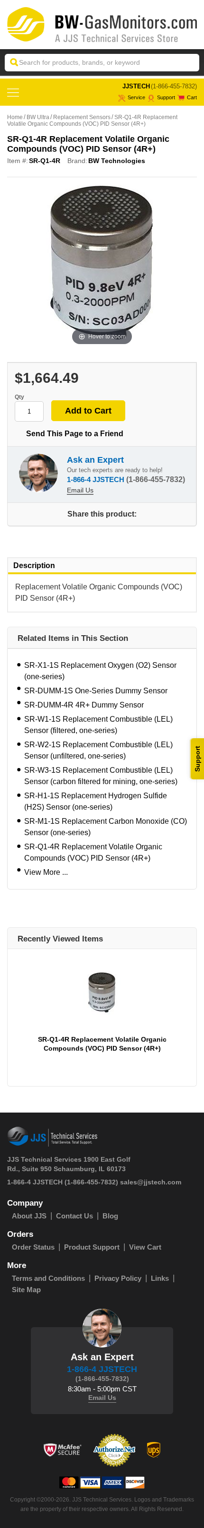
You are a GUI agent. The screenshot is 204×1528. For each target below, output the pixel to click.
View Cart (145, 1247)
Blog (110, 1216)
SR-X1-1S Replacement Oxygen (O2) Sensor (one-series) (100, 671)
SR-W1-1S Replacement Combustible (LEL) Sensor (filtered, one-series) (98, 724)
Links (160, 1278)
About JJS (29, 1216)
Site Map (26, 1290)
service (136, 97)
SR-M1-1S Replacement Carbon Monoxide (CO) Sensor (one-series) (105, 827)
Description (34, 565)
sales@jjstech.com (150, 1182)
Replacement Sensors (82, 117)
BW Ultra (38, 117)
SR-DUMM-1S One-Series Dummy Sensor (95, 691)
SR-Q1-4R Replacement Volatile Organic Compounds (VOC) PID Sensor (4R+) (93, 852)
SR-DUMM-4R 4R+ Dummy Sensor (84, 705)
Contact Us (74, 1216)
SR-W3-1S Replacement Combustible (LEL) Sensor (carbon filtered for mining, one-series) (100, 776)
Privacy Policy (117, 1278)
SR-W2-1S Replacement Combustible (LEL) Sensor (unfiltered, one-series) (98, 750)
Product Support (92, 1247)
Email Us (80, 490)
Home (15, 117)
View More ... (46, 872)
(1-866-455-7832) (174, 86)
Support (166, 97)
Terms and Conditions (48, 1278)
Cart (192, 97)
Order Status (33, 1247)
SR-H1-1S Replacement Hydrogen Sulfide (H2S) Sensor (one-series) (95, 801)
